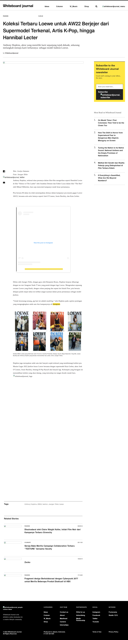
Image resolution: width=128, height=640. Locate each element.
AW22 (40, 504)
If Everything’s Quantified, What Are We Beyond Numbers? (109, 178)
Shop (86, 6)
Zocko (27, 562)
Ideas (47, 6)
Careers (63, 622)
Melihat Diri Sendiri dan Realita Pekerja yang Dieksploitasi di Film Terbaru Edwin (111, 165)
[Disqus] (43, 414)
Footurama (113, 612)
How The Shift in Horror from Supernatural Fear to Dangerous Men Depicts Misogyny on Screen (110, 136)
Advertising (80, 615)
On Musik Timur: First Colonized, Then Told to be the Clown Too (111, 123)
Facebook (96, 615)
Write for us (80, 612)
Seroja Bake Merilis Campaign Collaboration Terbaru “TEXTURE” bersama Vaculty (49, 547)
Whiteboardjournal (11, 53)
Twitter (95, 618)
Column (59, 6)
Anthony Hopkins (30, 504)
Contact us (64, 612)
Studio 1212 (113, 615)
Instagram (96, 612)
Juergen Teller (54, 504)
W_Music (74, 6)
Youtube (95, 622)
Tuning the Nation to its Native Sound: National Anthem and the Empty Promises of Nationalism (111, 151)
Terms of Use (96, 632)
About (62, 615)
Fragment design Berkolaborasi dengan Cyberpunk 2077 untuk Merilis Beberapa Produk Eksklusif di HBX (51, 580)
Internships (64, 625)
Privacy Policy (113, 632)
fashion (45, 504)
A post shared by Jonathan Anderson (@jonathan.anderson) (44, 269)
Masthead (63, 618)
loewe (61, 504)
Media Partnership (80, 619)
